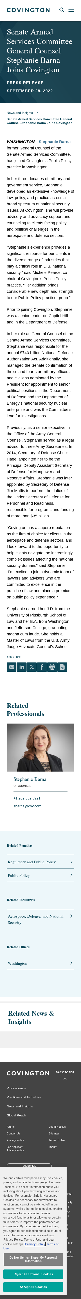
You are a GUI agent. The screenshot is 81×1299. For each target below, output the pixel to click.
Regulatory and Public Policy (32, 861)
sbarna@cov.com (27, 806)
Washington (17, 963)
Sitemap (54, 1133)
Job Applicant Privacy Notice (15, 1149)
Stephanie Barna (55, 142)
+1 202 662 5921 (27, 798)
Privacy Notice (15, 1140)
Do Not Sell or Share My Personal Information (33, 1259)
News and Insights (20, 113)
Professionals (16, 1088)
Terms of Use (57, 1140)
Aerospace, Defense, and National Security (35, 919)
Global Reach (16, 1115)
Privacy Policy (35, 1244)
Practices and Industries (24, 1097)
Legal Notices (57, 1126)
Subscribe (29, 1166)
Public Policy (19, 875)
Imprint (53, 1147)
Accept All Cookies (33, 1287)
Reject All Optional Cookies (33, 1274)
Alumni (11, 1126)
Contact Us (13, 1133)
